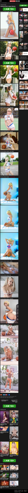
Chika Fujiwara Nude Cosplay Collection (14, 456)
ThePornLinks (22, 491)
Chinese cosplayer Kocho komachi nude (26, 28)
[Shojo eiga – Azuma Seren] (14, 467)
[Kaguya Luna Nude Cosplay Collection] (4, 448)
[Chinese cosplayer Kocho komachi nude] (26, 26)
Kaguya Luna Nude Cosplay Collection (4, 456)
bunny (1, 396)
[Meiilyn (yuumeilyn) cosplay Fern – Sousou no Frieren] (4, 475)
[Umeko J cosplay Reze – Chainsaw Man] (21, 20)
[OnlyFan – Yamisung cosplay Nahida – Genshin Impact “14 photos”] (21, 34)
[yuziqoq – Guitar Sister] (14, 483)
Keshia (11, 324)
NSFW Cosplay (2, 397)
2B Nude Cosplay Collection (14, 440)
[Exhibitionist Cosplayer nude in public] (4, 467)
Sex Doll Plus (25, 491)
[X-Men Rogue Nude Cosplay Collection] (14, 416)
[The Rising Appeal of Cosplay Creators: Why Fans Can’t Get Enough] (26, 44)
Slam (12, 397)
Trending (20, 14)
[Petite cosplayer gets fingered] (26, 15)
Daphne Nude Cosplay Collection (3, 424)
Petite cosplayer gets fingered (26, 17)
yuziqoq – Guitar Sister (13, 486)
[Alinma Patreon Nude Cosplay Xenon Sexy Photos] (21, 26)
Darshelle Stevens (12, 176)
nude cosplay (9, 397)
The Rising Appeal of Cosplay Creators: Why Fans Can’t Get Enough (25, 47)
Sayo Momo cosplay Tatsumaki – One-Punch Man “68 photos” (21, 47)
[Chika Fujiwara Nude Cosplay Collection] (14, 448)
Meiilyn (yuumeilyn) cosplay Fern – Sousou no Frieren (4, 479)
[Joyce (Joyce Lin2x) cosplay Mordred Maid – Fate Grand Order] (4, 483)
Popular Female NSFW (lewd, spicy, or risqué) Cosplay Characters (24, 58)
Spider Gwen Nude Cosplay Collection (4, 432)
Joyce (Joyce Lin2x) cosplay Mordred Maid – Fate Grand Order (4, 487)
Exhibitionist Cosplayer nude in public (4, 471)
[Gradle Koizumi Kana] (26, 32)
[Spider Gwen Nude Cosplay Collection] (4, 428)
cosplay (13, 396)
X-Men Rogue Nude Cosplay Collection (14, 424)
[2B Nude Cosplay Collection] (14, 432)
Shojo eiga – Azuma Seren (13, 470)
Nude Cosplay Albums (3, 454)
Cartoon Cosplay (5, 396)
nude (5, 397)
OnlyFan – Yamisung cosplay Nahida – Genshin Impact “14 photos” (21, 40)
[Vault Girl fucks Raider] (21, 15)
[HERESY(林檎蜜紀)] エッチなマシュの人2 (25, 23)
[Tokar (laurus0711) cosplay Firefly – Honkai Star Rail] (14, 475)
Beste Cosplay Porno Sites (17, 491)
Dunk (15, 396)
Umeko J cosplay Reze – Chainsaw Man (21, 23)
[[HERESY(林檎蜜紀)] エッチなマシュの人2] (26, 20)
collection (9, 396)
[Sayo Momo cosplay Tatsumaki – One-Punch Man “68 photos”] (21, 44)
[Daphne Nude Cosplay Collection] (4, 416)
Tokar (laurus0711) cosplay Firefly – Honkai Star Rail (14, 479)
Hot (20, 19)
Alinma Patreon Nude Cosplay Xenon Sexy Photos (21, 29)
